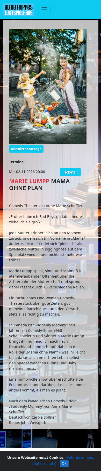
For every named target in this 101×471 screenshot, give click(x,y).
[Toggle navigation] (44, 9)
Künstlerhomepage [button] (26, 149)
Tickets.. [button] (70, 172)
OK (64, 463)
